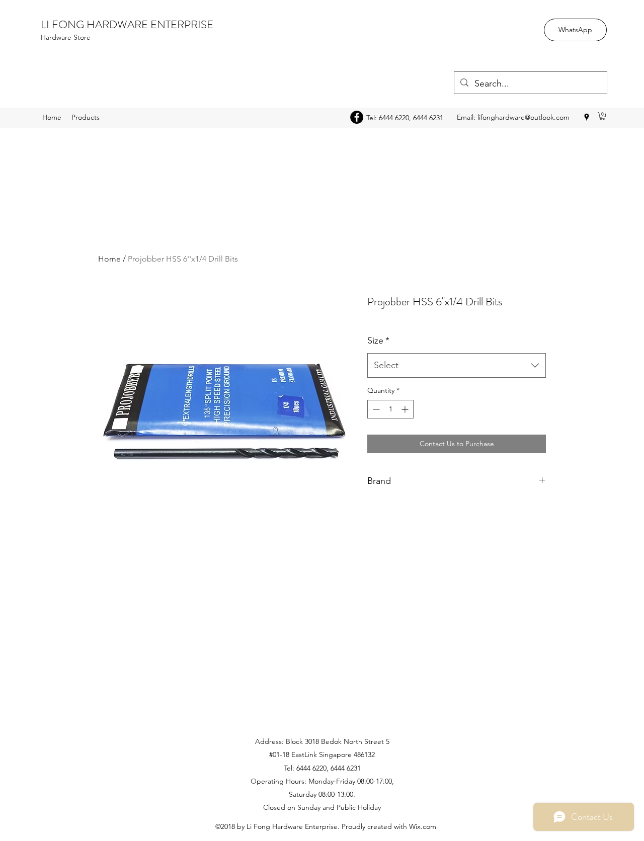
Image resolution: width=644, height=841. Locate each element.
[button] (602, 116)
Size (378, 340)
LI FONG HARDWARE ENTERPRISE (127, 24)
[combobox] (456, 365)
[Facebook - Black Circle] (356, 117)
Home (109, 259)
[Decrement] (375, 409)
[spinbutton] (390, 409)
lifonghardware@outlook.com (523, 117)
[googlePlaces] (587, 117)
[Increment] (405, 409)
